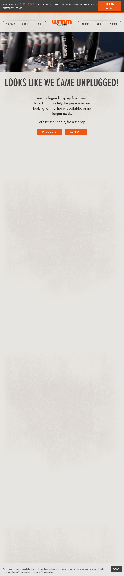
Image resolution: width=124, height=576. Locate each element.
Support (76, 131)
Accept (116, 568)
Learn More (110, 6)
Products (49, 131)
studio (113, 24)
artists (85, 24)
